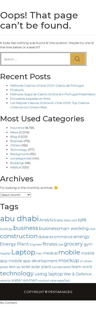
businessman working (64, 228)
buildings (6, 229)
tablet (67, 267)
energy (81, 236)
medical (50, 253)
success (57, 267)
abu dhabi (19, 218)
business (25, 228)
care (92, 229)
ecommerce (61, 237)
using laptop (49, 273)
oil (81, 261)
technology (17, 273)
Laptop (23, 252)
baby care (70, 220)
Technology (18, 149)
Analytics (47, 220)
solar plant (41, 266)
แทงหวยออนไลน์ (59, 280)
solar (26, 266)
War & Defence (78, 274)
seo (12, 266)
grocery (73, 244)
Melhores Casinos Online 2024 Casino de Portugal (47, 85)
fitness (49, 244)
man (39, 253)
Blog (13, 136)
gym (88, 244)
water (16, 280)
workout (43, 280)
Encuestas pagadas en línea (30, 98)
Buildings (17, 163)
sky (18, 267)
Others (15, 145)
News (14, 132)
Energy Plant (14, 244)
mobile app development (33, 261)
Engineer (36, 244)
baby (60, 220)
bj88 (82, 220)
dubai (43, 237)
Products (17, 90)
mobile (69, 252)
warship (5, 280)
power (4, 267)
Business (16, 141)
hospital (5, 253)
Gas (60, 244)
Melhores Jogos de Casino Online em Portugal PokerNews (52, 94)
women (30, 280)
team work (81, 266)
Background (19, 154)
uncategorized (20, 158)
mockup (68, 260)
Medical (15, 167)
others (88, 261)
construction (19, 236)
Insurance (17, 128)
